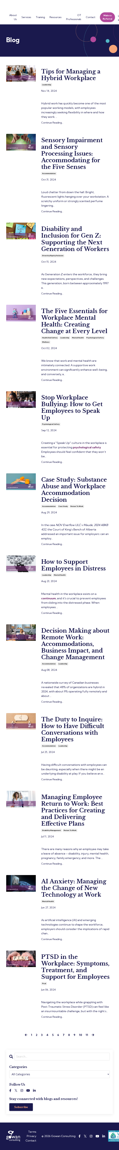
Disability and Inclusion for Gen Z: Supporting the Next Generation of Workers (75, 239)
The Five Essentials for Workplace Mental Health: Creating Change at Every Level (74, 321)
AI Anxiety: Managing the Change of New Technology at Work (73, 888)
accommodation (49, 173)
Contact (31, 1140)
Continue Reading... (52, 122)
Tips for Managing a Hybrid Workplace (70, 75)
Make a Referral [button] (107, 17)
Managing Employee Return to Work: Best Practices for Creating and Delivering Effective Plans (73, 810)
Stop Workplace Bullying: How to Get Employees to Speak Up (72, 407)
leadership (46, 85)
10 (80, 1035)
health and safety (49, 338)
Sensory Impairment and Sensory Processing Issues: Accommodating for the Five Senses (72, 153)
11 (87, 1035)
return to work (77, 506)
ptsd (44, 983)
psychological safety (95, 338)
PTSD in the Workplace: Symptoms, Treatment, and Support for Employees (75, 967)
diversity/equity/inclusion (52, 256)
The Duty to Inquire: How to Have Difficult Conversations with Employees (72, 729)
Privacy (31, 1136)
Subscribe (21, 1107)
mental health (78, 338)
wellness (45, 342)
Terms (32, 1131)
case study (63, 506)
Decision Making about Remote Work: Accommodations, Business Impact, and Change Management (75, 644)
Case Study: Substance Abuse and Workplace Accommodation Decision (74, 489)
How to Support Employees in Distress (73, 565)
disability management (51, 830)
